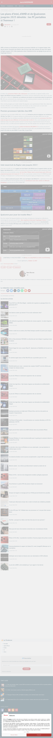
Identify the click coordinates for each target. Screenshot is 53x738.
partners (10, 719)
